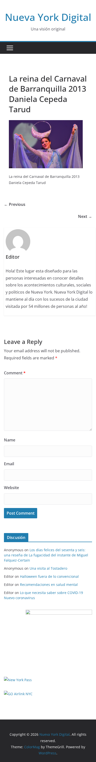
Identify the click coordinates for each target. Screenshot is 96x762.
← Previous (14, 204)
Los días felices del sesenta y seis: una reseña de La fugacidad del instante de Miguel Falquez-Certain (46, 555)
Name (9, 440)
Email (9, 463)
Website (11, 487)
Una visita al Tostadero (48, 568)
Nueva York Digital (48, 17)
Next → (85, 216)
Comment (15, 373)
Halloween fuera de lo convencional (49, 576)
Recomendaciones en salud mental (49, 584)
